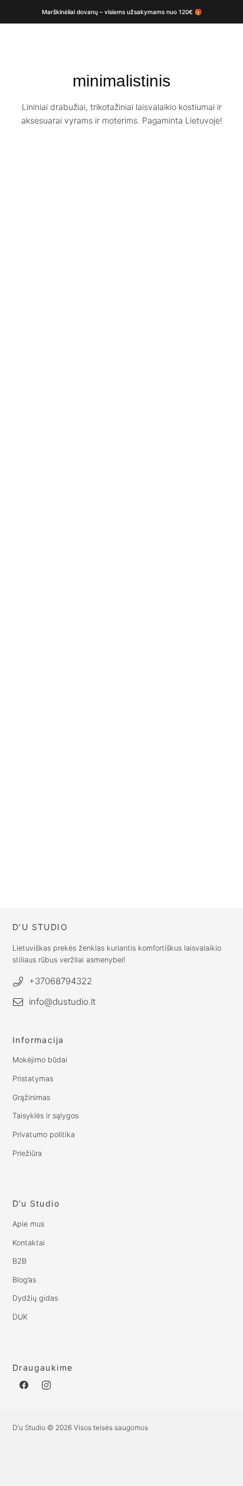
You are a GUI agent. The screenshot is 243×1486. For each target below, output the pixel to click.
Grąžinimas (31, 1097)
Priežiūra (27, 1153)
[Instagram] (46, 1385)
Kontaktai (28, 1242)
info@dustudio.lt (62, 1001)
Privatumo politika (43, 1134)
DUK (20, 1316)
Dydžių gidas (35, 1298)
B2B (19, 1261)
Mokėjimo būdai (39, 1059)
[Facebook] (23, 1385)
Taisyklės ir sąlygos (45, 1115)
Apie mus (28, 1224)
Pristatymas (32, 1078)
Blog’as (24, 1279)
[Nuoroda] (110, 165)
